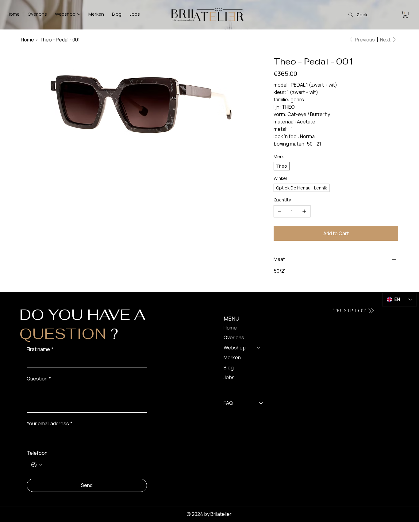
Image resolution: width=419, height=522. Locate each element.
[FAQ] (261, 403)
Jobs (229, 377)
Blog (229, 367)
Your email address (49, 423)
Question (39, 378)
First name (40, 349)
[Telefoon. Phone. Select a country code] (36, 465)
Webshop (235, 347)
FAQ (228, 402)
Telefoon (37, 453)
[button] (405, 14)
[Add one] (304, 211)
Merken (232, 357)
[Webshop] (258, 348)
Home (230, 327)
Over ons (234, 337)
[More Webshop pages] (78, 14)
